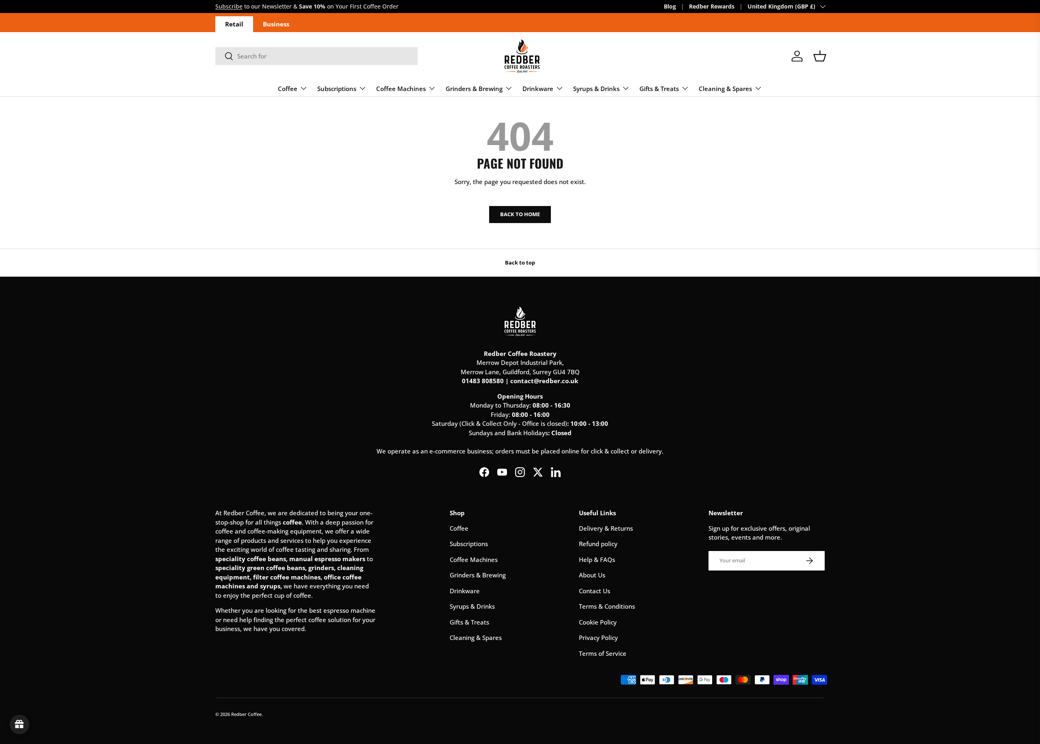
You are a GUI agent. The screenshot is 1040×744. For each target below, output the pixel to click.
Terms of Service (602, 653)
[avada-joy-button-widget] (19, 724)
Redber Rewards (711, 6)
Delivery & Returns (606, 528)
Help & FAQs (597, 559)
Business (276, 24)
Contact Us (594, 591)
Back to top (520, 262)
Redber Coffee (246, 714)
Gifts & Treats (659, 89)
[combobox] (316, 56)
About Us (592, 575)
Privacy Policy (598, 637)
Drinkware (537, 89)
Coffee (287, 89)
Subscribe (229, 6)
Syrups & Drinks (596, 89)
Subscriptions (336, 89)
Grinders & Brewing (474, 89)
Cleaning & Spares (725, 89)
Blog (670, 6)
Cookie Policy (598, 622)
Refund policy (598, 544)
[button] (820, 56)
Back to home (520, 214)
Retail (234, 24)
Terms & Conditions (607, 606)
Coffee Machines (401, 89)
